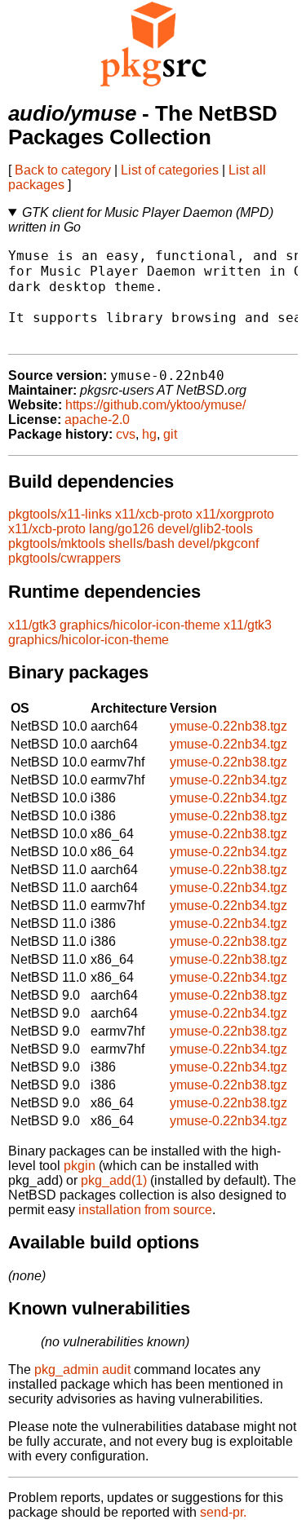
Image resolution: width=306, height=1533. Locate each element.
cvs (125, 434)
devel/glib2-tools (205, 529)
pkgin (79, 1166)
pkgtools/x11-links (60, 514)
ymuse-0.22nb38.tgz (228, 726)
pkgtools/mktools (56, 543)
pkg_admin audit (82, 1369)
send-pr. (223, 1512)
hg (149, 434)
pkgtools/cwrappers (64, 558)
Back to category (63, 170)
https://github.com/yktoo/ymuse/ (155, 405)
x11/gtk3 (32, 625)
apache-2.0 (97, 419)
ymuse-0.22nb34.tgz (228, 744)
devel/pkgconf (218, 543)
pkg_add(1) (114, 1180)
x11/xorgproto (235, 514)
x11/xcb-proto (154, 514)
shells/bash (142, 543)
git (170, 434)
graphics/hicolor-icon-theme (140, 625)
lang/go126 (121, 529)
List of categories (170, 170)
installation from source (145, 1210)
